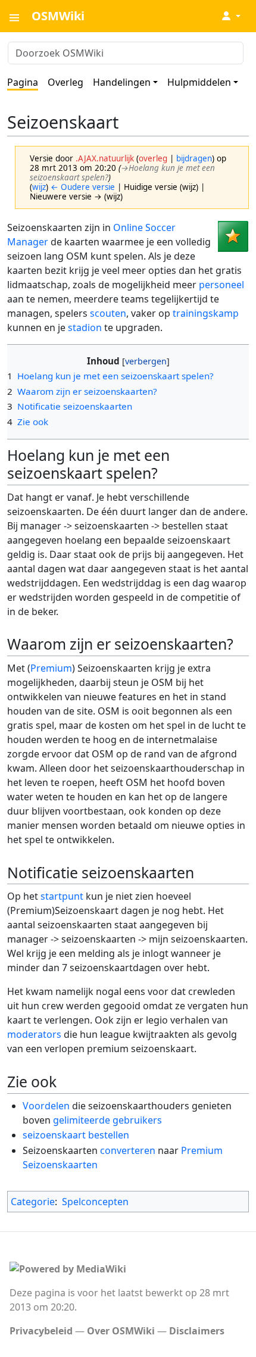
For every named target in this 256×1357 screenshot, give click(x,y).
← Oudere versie (83, 187)
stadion (85, 327)
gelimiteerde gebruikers (107, 1120)
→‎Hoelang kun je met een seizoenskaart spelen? (122, 173)
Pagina (22, 82)
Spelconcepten (95, 1201)
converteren (127, 1150)
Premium (51, 668)
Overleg (65, 82)
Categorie (33, 1201)
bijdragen (194, 158)
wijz (39, 187)
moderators (34, 1034)
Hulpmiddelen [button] (199, 82)
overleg (153, 158)
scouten (108, 313)
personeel (221, 284)
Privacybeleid (41, 1330)
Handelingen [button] (122, 82)
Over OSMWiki (121, 1330)
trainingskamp (206, 313)
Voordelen (46, 1105)
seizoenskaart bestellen (76, 1134)
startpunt (61, 896)
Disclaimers (196, 1330)
